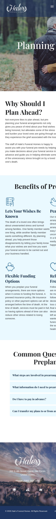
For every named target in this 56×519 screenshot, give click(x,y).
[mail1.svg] (40, 491)
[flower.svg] (14, 491)
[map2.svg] (27, 491)
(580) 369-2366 (32, 480)
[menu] (52, 6)
